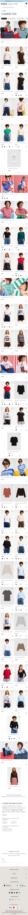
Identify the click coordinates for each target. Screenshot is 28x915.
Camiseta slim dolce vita (6, 91)
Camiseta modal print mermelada (8, 271)
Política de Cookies (18, 911)
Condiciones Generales (17, 912)
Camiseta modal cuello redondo (8, 606)
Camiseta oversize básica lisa (7, 554)
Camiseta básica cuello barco (7, 580)
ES (13, 899)
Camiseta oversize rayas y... (7, 477)
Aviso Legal (24, 912)
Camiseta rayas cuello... (20, 657)
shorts (3, 811)
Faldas (14, 822)
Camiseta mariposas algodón (7, 348)
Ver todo (4, 18)
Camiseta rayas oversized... (7, 39)
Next (12, 55)
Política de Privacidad (10, 911)
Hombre (15, 4)
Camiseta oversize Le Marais (7, 631)
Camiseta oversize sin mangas (8, 528)
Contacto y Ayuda (14, 869)
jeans (8, 809)
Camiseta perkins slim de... (14, 786)
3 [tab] (3, 47)
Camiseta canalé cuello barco (8, 503)
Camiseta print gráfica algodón (8, 426)
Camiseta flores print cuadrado (8, 709)
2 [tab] (2, 47)
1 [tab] (1, 47)
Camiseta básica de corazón (21, 683)
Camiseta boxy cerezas (6, 374)
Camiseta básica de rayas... (21, 348)
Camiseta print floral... (13, 168)
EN (18, 899)
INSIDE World (14, 878)
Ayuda (14, 873)
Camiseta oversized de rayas (7, 220)
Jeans (4, 822)
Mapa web (14, 913)
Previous (1, 55)
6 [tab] (19, 47)
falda (21, 809)
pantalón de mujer (15, 809)
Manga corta (12, 18)
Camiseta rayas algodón (6, 760)
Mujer (10, 4)
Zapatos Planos (7, 829)
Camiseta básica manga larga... (15, 734)
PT (16, 899)
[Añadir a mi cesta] (26, 44)
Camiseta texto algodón (6, 65)
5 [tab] (4, 47)
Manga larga (20, 18)
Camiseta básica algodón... (7, 142)
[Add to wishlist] (26, 22)
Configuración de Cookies (6, 912)
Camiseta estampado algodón (8, 117)
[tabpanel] (14, 158)
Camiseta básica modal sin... (21, 91)
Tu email (2, 859)
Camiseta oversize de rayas (7, 297)
